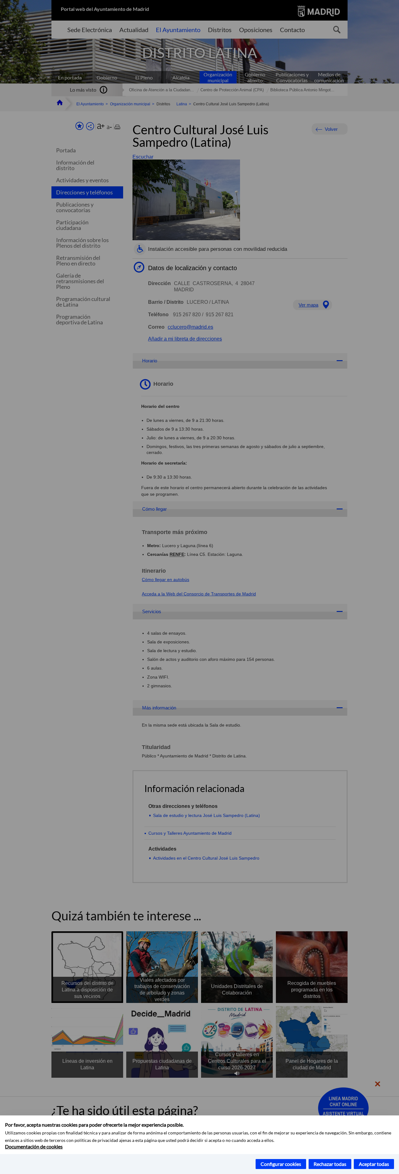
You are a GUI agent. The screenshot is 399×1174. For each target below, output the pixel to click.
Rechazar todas (330, 1164)
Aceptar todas (374, 1164)
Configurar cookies (281, 1164)
